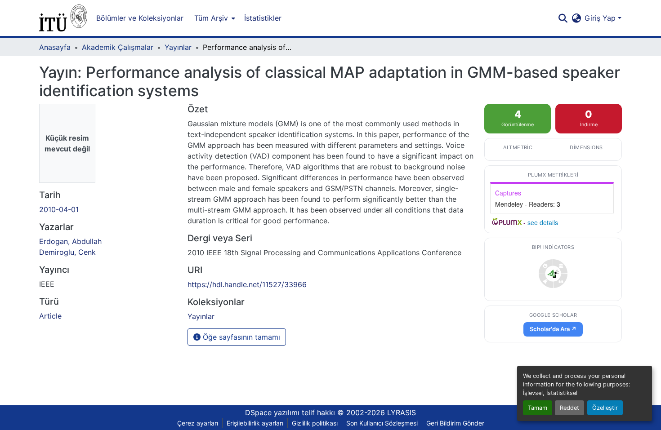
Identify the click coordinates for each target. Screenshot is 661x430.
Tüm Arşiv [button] (211, 17)
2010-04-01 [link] (59, 209)
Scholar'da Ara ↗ (553, 328)
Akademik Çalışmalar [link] (117, 47)
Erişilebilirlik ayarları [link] (255, 423)
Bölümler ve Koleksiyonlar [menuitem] (139, 17)
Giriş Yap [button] (601, 17)
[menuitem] (213, 18)
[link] (553, 273)
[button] (63, 17)
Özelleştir (605, 407)
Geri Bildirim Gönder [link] (455, 423)
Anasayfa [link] (55, 47)
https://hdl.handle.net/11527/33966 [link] (247, 284)
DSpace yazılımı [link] (272, 412)
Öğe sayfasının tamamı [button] (240, 336)
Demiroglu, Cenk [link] (67, 252)
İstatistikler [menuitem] (262, 17)
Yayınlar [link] (178, 47)
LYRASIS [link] (401, 412)
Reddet (569, 407)
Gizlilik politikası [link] (315, 423)
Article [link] (50, 315)
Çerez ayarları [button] (197, 423)
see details (542, 222)
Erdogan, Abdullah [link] (70, 241)
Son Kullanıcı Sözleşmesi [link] (382, 423)
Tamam (537, 407)
